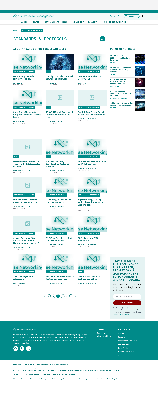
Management (78, 22)
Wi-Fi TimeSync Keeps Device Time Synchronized (60, 239)
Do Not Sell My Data (128, 379)
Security (36, 22)
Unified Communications (116, 22)
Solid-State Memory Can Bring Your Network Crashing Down (27, 114)
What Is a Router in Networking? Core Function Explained (120, 93)
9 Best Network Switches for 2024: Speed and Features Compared (121, 58)
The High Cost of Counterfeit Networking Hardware (60, 77)
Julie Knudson (19, 283)
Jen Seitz (17, 83)
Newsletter (133, 16)
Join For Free (127, 303)
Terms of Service (20, 374)
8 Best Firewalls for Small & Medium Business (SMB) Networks (120, 70)
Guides (23, 22)
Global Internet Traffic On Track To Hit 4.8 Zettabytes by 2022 (26, 164)
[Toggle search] (143, 16)
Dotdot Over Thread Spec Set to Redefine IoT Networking (92, 113)
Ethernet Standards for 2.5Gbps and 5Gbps (89, 277)
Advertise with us (104, 336)
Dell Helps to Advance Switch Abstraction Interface (60, 277)
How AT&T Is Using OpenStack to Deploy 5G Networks (57, 164)
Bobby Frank (83, 83)
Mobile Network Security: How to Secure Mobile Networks (121, 104)
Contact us (101, 333)
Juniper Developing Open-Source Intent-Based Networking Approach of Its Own (27, 241)
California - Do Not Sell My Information (58, 374)
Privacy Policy (124, 314)
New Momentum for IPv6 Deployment (90, 77)
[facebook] (111, 16)
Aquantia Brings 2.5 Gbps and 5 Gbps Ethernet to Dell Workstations (91, 202)
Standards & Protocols (56, 22)
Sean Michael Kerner (55, 121)
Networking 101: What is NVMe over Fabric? (25, 77)
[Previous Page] (44, 296)
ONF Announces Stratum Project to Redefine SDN (25, 201)
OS (133, 22)
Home (15, 30)
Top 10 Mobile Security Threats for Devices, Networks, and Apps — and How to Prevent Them (120, 81)
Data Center (94, 22)
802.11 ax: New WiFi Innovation (88, 239)
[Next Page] (76, 296)
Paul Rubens (51, 83)
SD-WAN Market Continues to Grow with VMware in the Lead (60, 114)
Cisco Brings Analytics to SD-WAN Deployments (60, 201)
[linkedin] (115, 16)
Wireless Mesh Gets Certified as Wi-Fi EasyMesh (92, 162)
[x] (119, 16)
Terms (115, 314)
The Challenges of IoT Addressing (24, 277)
